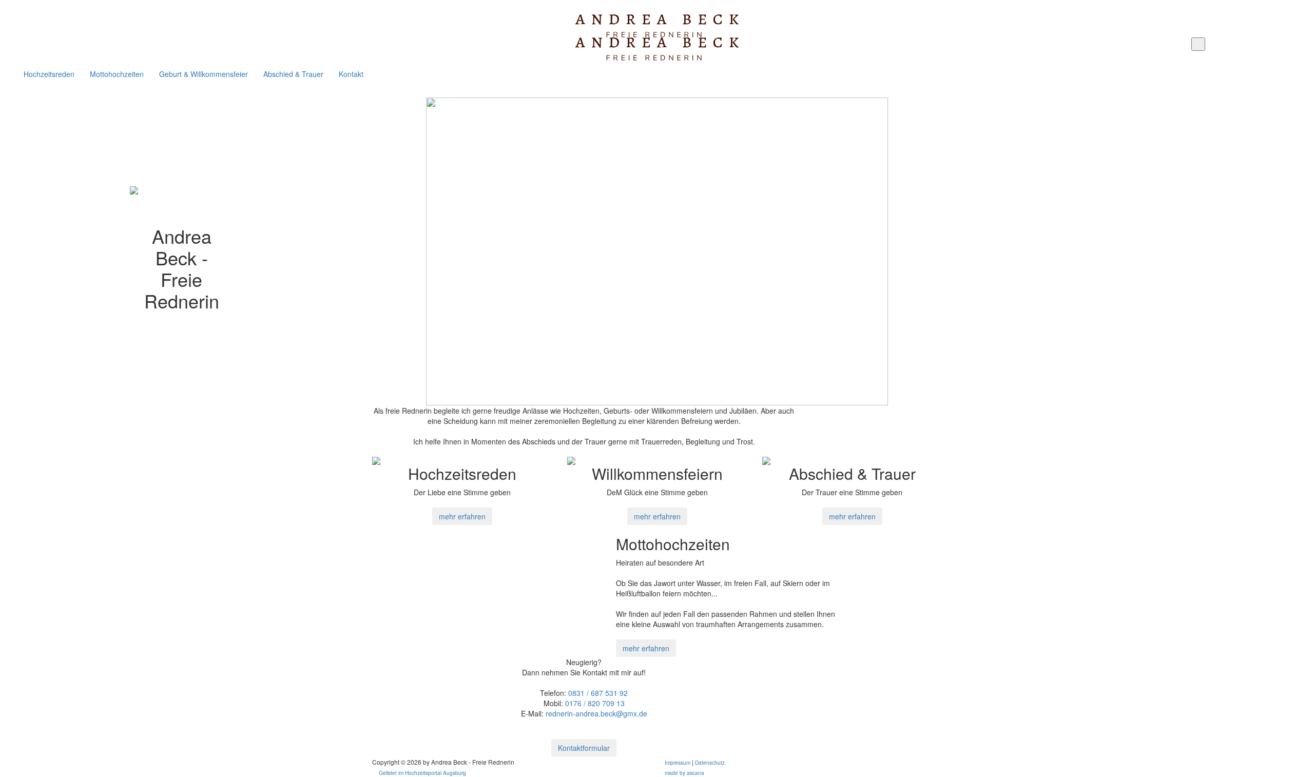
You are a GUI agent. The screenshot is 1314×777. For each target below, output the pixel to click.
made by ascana (684, 772)
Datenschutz (710, 762)
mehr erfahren (462, 516)
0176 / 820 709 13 (595, 703)
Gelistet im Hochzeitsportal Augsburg (422, 772)
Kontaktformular (584, 748)
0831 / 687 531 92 (598, 693)
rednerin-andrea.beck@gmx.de (596, 713)
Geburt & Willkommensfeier (203, 74)
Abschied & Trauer (293, 74)
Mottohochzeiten (117, 74)
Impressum (677, 762)
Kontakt (351, 74)
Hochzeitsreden (49, 74)
